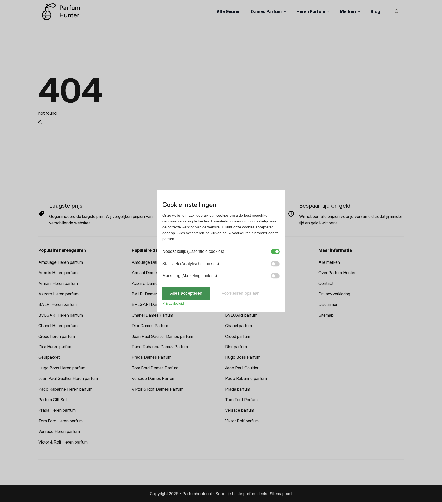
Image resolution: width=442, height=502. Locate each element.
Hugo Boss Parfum (242, 357)
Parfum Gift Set (52, 399)
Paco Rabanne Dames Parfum (160, 346)
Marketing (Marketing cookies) (189, 275)
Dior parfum (236, 346)
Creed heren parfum (56, 336)
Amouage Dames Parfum (155, 262)
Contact (325, 283)
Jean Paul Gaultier (241, 367)
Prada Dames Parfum (151, 357)
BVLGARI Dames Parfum (155, 304)
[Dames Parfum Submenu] (286, 11)
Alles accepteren (186, 293)
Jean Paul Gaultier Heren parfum (68, 378)
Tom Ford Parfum (241, 399)
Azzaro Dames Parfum (153, 283)
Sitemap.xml (281, 493)
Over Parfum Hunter (337, 272)
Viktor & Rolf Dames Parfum (157, 389)
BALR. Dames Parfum (152, 293)
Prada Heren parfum (57, 410)
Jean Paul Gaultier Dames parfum (162, 336)
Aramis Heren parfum (58, 272)
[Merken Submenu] (361, 11)
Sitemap (326, 315)
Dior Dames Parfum (150, 325)
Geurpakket (49, 357)
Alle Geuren (229, 11)
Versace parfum (239, 410)
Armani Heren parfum (58, 283)
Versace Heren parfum (59, 431)
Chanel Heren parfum (58, 325)
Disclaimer (327, 304)
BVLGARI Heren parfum (60, 315)
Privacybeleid (173, 303)
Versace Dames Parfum (153, 378)
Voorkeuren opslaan (240, 293)
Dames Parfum (266, 11)
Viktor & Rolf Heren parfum (63, 442)
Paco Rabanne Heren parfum (65, 389)
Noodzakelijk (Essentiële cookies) (193, 251)
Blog (375, 11)
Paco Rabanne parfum (246, 378)
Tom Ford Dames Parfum (155, 367)
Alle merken (329, 262)
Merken (348, 11)
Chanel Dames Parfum (152, 315)
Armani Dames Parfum (152, 272)
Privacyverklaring (334, 293)
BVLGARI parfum (241, 315)
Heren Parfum (310, 11)
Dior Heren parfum (55, 346)
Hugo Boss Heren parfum (61, 367)
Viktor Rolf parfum (242, 420)
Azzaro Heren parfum (58, 293)
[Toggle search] (397, 11)
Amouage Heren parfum (60, 262)
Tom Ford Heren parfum (60, 420)
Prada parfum (237, 389)
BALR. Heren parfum (57, 304)
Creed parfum (237, 336)
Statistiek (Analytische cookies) (190, 263)
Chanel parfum (238, 325)
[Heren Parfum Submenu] (330, 11)
